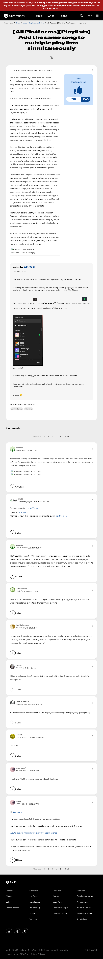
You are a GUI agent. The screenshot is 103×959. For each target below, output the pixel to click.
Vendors (33, 919)
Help (39, 16)
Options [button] (92, 70)
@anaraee (17, 812)
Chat (51, 16)
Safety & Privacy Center (19, 950)
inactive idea (61, 515)
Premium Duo (82, 901)
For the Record (12, 907)
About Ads (55, 950)
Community (17, 16)
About (9, 896)
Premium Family (83, 907)
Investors (34, 913)
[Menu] (97, 16)
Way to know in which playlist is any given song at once (33, 832)
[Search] (81, 15)
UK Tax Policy (24, 954)
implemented (79, 82)
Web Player (58, 901)
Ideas (63, 16)
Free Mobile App (60, 907)
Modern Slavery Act (12, 954)
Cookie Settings (44, 950)
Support (56, 896)
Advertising (35, 907)
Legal (8, 950)
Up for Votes (32, 508)
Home (17, 23)
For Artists (34, 896)
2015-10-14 (23, 512)
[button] (73, 99)
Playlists (28, 409)
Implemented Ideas (36, 23)
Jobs (8, 901)
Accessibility (64, 950)
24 (61, 437)
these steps (82, 5)
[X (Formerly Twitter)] (17, 931)
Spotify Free (81, 919)
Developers (35, 901)
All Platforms (16, 409)
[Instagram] (9, 931)
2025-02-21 (29, 266)
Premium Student (84, 913)
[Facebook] (25, 931)
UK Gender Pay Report (38, 954)
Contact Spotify (60, 913)
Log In (89, 15)
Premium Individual (84, 896)
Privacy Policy (32, 950)
